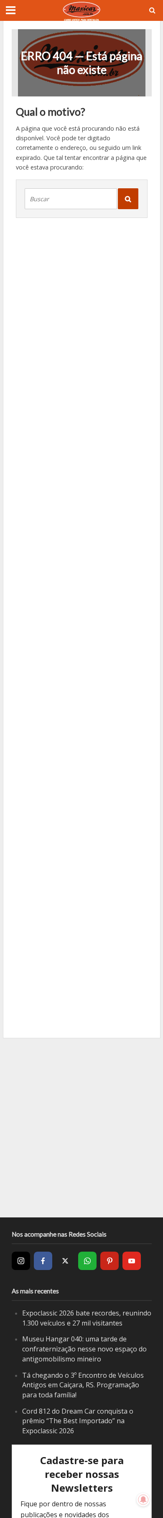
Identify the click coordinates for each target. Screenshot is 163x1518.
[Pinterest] (109, 1261)
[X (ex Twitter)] (65, 1261)
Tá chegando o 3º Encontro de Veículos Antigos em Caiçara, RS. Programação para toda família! (83, 1385)
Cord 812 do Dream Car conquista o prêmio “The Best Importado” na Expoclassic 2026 (77, 1421)
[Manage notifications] (143, 1499)
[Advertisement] (81, 1127)
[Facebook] (43, 1261)
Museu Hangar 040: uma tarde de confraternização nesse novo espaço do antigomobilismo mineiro (84, 1348)
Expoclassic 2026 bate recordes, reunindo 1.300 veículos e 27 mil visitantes (86, 1318)
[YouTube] (131, 1261)
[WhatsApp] (87, 1261)
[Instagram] (21, 1261)
